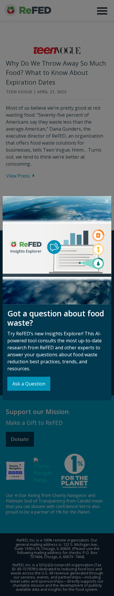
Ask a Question (28, 384)
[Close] (107, 200)
